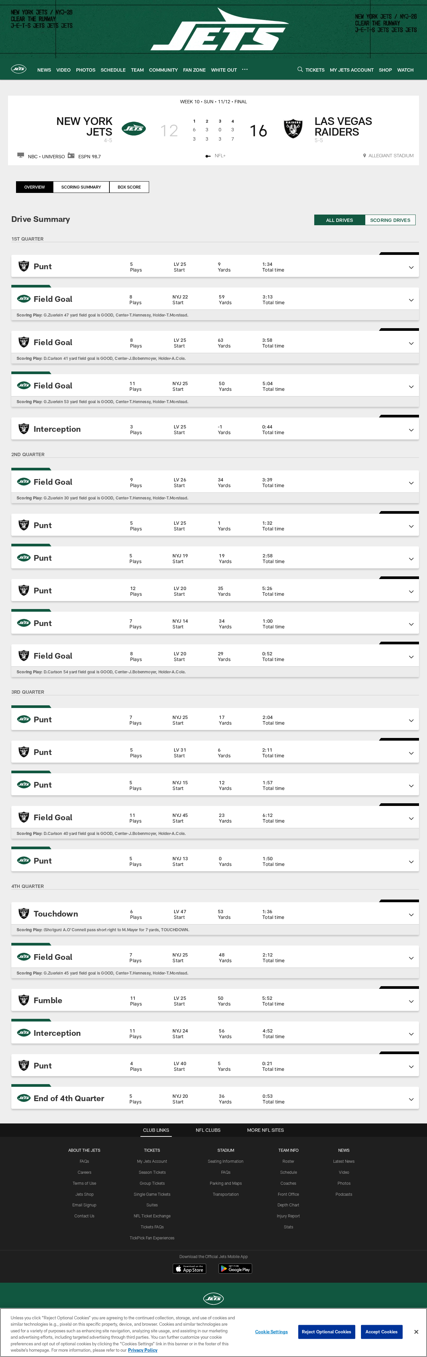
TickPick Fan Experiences (152, 1237)
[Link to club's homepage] (19, 69)
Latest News (344, 1161)
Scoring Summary (81, 187)
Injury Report (288, 1215)
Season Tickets (152, 1172)
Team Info (289, 1150)
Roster (288, 1161)
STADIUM (226, 1150)
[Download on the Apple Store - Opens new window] (189, 1269)
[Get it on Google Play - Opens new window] (235, 1272)
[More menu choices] (245, 69)
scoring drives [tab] (390, 220)
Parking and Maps (226, 1183)
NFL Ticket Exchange (152, 1215)
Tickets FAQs (152, 1226)
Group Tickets (152, 1183)
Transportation (226, 1194)
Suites (152, 1204)
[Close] (416, 1332)
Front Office (288, 1194)
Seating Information (226, 1161)
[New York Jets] (213, 1299)
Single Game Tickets (152, 1194)
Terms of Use (84, 1183)
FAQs (84, 1161)
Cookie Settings (271, 1331)
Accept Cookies (382, 1331)
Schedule (288, 1172)
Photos (344, 1183)
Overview (34, 187)
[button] (215, 266)
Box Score (129, 187)
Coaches (288, 1183)
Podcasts (344, 1194)
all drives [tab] (339, 220)
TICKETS (152, 1150)
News (344, 1150)
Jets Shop (84, 1194)
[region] (213, 1332)
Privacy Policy (142, 1350)
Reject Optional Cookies (327, 1331)
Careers (84, 1172)
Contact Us (84, 1215)
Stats (288, 1226)
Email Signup (84, 1204)
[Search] (300, 69)
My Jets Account (152, 1161)
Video (344, 1172)
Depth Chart (288, 1204)
